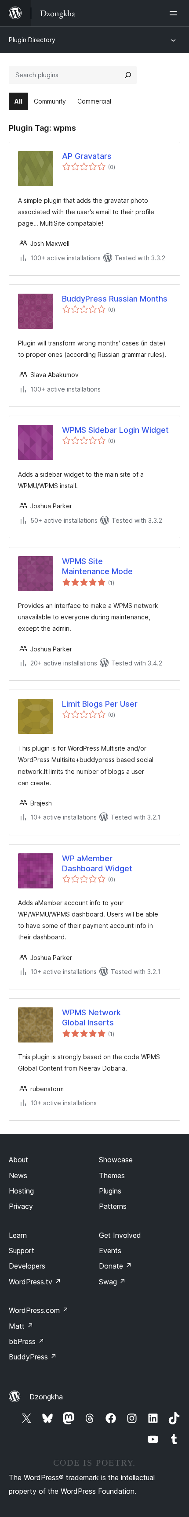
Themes (112, 1175)
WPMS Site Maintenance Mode (97, 566)
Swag (112, 1281)
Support (21, 1250)
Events (110, 1250)
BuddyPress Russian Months (114, 298)
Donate (115, 1266)
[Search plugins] (128, 75)
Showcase (116, 1159)
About (18, 1159)
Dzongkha (46, 1396)
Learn (18, 1235)
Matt (21, 1326)
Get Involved (120, 1235)
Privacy (21, 1206)
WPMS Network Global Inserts (91, 1017)
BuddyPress (33, 1356)
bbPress (26, 1341)
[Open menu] (175, 13)
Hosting (21, 1190)
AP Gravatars (87, 156)
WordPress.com (39, 1310)
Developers (27, 1266)
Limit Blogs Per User (100, 703)
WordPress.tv (35, 1281)
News (18, 1175)
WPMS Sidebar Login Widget (115, 430)
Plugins (110, 1190)
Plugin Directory (32, 39)
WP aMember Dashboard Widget (97, 863)
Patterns (113, 1206)
